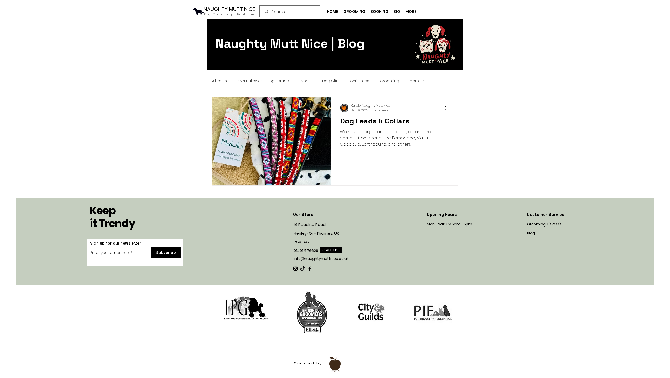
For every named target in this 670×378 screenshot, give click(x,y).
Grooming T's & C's (544, 224)
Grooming (389, 80)
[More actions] (447, 108)
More (414, 80)
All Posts (219, 80)
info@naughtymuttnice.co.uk (321, 258)
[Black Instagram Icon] (295, 269)
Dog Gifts (330, 80)
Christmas (359, 80)
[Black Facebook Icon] (309, 269)
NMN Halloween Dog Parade (263, 80)
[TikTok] (302, 269)
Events (306, 80)
